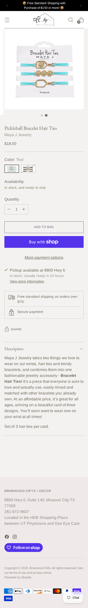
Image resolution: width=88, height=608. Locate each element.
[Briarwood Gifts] (44, 19)
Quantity (11, 199)
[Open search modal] (71, 20)
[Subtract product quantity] (9, 209)
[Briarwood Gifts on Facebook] (7, 537)
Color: (13, 159)
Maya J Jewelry (18, 135)
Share (16, 329)
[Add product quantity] (23, 209)
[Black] (28, 169)
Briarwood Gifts (40, 568)
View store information (27, 281)
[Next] (80, 5)
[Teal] (11, 169)
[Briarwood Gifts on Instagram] (15, 537)
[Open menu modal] (7, 20)
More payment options (44, 257)
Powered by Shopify (17, 577)
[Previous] (7, 5)
